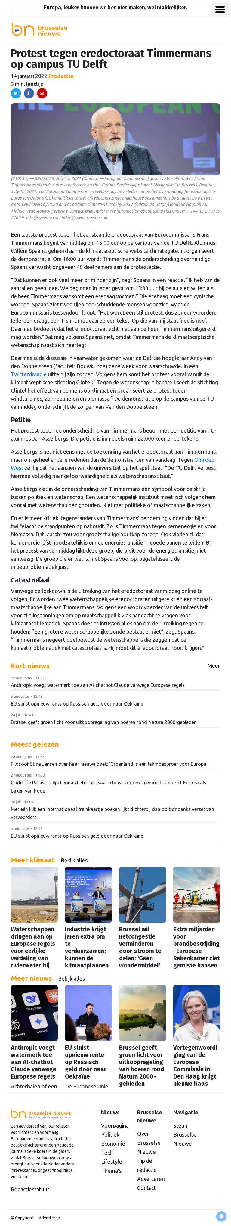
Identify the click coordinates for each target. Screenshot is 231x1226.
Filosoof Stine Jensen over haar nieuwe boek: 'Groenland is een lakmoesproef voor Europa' (109, 764)
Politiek (110, 1134)
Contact (146, 1188)
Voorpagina (115, 1125)
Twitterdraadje (29, 374)
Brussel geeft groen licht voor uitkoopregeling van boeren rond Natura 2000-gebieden (104, 722)
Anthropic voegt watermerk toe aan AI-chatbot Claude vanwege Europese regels (98, 685)
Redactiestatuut (30, 1189)
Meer (214, 666)
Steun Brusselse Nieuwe (185, 1134)
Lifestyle (111, 1162)
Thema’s (111, 1171)
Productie (60, 76)
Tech (107, 1153)
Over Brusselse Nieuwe (149, 1143)
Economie (113, 1144)
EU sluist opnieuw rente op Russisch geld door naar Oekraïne (77, 703)
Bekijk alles (74, 860)
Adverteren (151, 1179)
